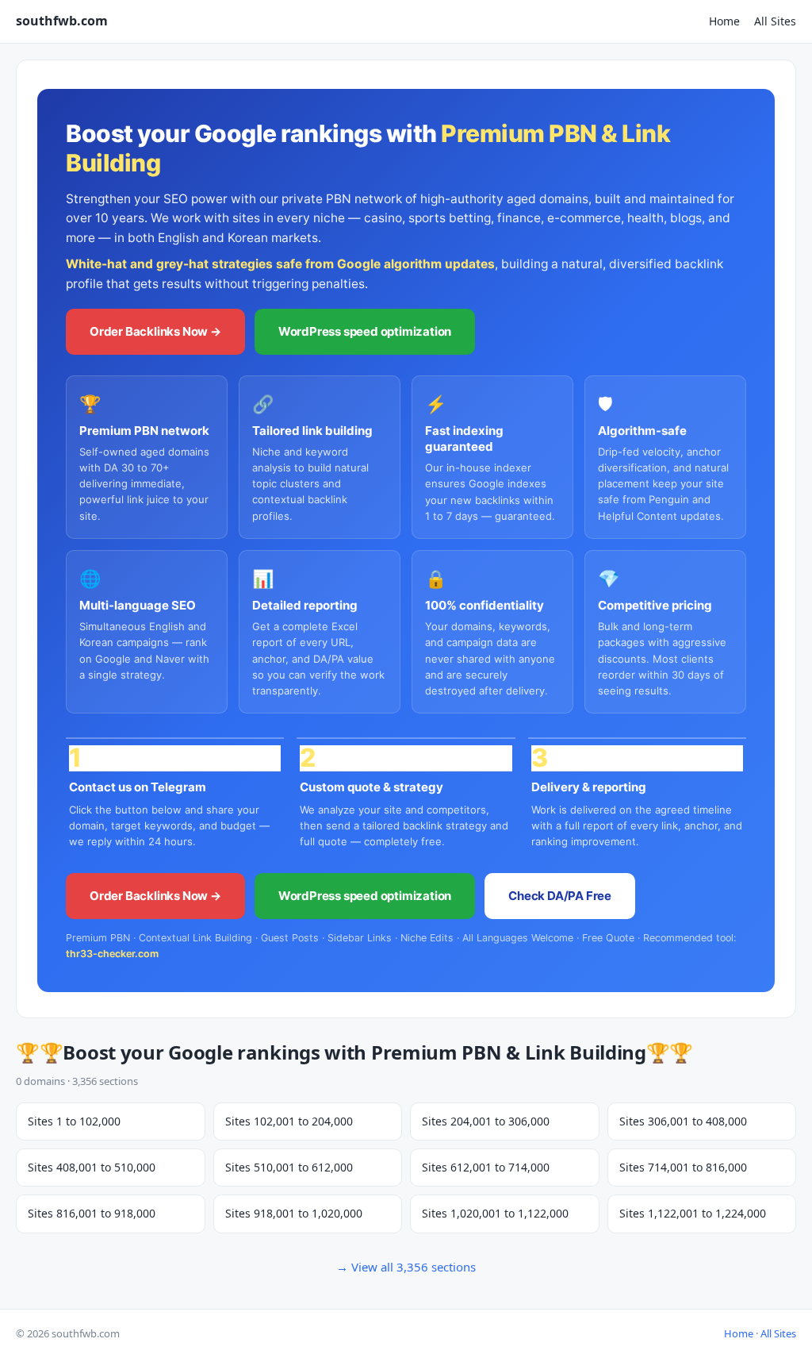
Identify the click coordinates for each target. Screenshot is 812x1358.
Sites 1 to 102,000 (74, 1121)
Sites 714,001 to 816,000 (683, 1167)
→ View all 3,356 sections (406, 1267)
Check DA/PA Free (559, 895)
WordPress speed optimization (364, 331)
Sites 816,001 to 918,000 (91, 1213)
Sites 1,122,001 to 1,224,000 (692, 1213)
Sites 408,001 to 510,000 (91, 1167)
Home (724, 21)
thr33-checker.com (112, 954)
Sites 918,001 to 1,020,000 (293, 1213)
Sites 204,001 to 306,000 (486, 1121)
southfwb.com (62, 20)
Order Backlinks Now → (155, 331)
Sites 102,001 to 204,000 (289, 1121)
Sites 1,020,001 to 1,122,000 (495, 1213)
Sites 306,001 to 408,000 (683, 1121)
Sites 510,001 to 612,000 (289, 1167)
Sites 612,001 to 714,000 (486, 1167)
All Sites (775, 21)
